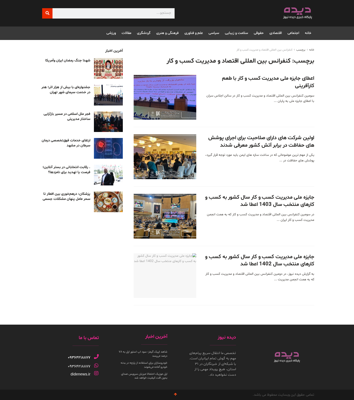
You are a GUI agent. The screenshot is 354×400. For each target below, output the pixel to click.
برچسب (300, 50)
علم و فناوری (193, 33)
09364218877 (79, 357)
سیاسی (214, 33)
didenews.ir (80, 374)
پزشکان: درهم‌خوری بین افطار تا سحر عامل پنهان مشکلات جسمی (66, 196)
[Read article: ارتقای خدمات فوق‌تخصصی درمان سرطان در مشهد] (108, 148)
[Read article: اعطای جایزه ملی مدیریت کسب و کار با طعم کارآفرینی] (165, 97)
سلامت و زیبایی (236, 33)
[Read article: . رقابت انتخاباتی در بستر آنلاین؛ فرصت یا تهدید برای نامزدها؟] (108, 175)
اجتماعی (293, 33)
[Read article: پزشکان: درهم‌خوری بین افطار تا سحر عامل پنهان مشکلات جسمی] (108, 201)
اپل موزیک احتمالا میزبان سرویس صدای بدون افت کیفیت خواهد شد (144, 376)
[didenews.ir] (96, 373)
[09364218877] (96, 356)
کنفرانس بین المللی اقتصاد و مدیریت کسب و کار (264, 50)
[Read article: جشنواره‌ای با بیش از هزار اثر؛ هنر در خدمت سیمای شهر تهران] (108, 95)
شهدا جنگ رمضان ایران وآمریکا (67, 60)
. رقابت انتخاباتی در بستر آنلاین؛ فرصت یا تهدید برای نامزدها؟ (66, 170)
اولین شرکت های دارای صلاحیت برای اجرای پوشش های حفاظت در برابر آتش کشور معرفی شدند (261, 141)
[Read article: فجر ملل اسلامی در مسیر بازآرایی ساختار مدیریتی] (108, 121)
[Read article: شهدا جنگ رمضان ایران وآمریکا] (108, 68)
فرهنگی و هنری (167, 33)
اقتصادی (275, 33)
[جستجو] (47, 13)
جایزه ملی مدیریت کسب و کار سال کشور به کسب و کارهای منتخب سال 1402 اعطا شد (259, 260)
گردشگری (144, 33)
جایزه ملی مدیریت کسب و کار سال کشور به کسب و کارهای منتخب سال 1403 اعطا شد (259, 201)
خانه (308, 33)
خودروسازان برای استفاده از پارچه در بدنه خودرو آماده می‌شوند (144, 365)
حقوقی (259, 33)
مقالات (126, 33)
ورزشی (111, 33)
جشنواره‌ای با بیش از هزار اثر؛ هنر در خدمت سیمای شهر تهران (65, 90)
